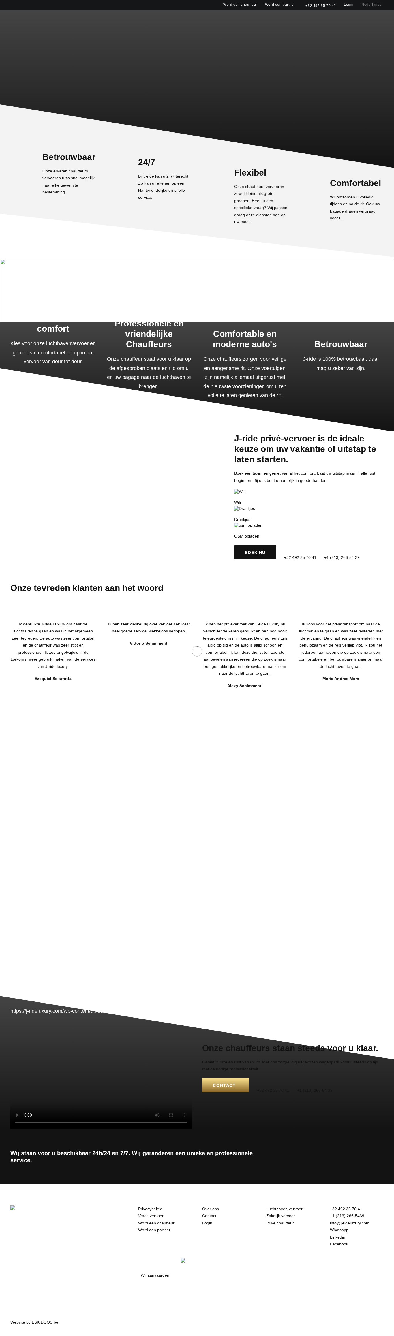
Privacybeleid (150, 1209)
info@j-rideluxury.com (349, 1223)
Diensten (252, 20)
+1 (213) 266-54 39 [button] (342, 557)
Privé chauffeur (280, 1223)
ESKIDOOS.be (45, 1322)
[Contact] (288, 1068)
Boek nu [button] (255, 552)
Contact (311, 20)
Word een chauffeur (240, 5)
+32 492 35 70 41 (320, 6)
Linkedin (337, 1237)
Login (349, 5)
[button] (381, 20)
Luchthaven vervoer (284, 1209)
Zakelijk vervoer (280, 1215)
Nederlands (371, 5)
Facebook (339, 1244)
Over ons (284, 20)
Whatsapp (339, 1230)
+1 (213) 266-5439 (347, 1215)
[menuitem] (241, 4)
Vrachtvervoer (151, 1215)
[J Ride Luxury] (15, 20)
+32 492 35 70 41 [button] (300, 557)
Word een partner (280, 5)
